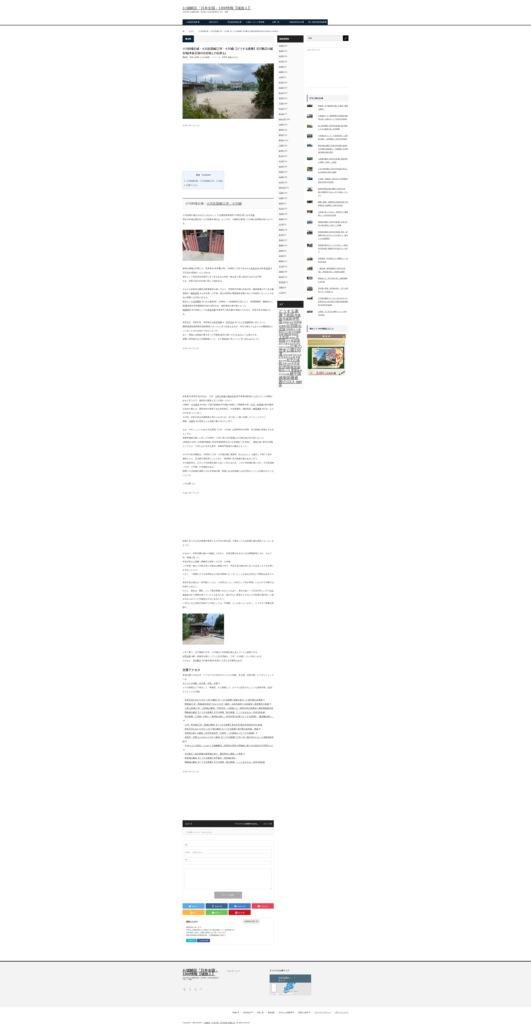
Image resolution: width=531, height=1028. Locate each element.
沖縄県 (281, 287)
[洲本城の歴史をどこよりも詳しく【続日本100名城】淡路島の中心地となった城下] (311, 246)
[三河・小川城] (203, 644)
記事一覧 (275, 22)
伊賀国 (286, 322)
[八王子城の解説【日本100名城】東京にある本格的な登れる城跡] (311, 169)
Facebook (202, 940)
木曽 (298, 357)
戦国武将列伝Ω (296, 22)
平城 (191, 57)
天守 (288, 341)
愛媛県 (281, 245)
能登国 (295, 367)
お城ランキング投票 (254, 22)
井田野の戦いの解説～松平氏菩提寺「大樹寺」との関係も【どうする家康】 (220, 733)
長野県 (281, 130)
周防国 (287, 334)
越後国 (284, 378)
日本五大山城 (288, 357)
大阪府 (281, 193)
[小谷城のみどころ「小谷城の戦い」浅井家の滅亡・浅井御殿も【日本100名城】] (311, 136)
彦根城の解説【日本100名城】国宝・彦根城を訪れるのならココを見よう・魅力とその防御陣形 (333, 235)
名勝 (281, 334)
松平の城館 (289, 361)
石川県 (281, 161)
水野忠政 (187, 656)
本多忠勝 (211, 310)
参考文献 (271, 1012)
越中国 (295, 373)
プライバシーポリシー (322, 1012)
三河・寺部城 (257, 404)
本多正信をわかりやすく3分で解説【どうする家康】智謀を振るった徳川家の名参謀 (223, 700)
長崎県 (281, 261)
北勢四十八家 (293, 329)
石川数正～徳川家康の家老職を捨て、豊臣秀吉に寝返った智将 (214, 754)
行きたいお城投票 (285, 1012)
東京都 (281, 114)
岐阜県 (281, 151)
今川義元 (195, 404)
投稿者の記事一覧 (251, 921)
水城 (289, 364)
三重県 (281, 146)
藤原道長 (195, 293)
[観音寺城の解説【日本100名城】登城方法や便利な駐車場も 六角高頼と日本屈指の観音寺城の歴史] (311, 146)
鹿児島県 (282, 282)
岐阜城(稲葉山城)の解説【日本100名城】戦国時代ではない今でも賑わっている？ (333, 192)
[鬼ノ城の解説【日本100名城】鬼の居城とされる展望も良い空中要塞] (311, 126)
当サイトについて (341, 1012)
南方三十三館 (285, 332)
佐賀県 (281, 256)
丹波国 (287, 318)
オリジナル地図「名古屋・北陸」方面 (200, 683)
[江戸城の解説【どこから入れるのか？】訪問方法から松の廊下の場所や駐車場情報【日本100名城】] (311, 299)
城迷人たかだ (233, 57)
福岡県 (281, 251)
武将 (284, 363)
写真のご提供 (303, 1012)
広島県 (281, 214)
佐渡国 (282, 326)
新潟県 (281, 83)
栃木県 (281, 93)
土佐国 (284, 337)
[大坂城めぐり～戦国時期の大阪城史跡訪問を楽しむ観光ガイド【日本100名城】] (311, 116)
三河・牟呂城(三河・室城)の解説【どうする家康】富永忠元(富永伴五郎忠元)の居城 (223, 725)
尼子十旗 (283, 343)
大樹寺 (192, 421)
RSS (201, 989)
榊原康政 (257, 409)
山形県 (281, 77)
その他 (281, 293)
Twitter (190, 940)
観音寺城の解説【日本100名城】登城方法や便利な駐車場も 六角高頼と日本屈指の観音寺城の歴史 (333, 149)
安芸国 (295, 340)
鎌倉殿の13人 (288, 379)
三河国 (196, 57)
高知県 (281, 240)
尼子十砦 (291, 344)
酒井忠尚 (231, 396)
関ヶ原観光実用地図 (316, 22)
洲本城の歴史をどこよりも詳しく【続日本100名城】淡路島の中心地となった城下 (333, 248)
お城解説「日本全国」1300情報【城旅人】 (217, 8)
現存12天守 (213, 22)
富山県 (281, 156)
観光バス (285, 370)
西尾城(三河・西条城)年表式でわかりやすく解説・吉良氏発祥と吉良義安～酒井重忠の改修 (227, 704)
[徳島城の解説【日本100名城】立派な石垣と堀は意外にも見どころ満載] (311, 222)
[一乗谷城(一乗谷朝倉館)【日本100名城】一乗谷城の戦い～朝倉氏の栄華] (311, 269)
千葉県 (281, 104)
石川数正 (197, 660)
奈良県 (281, 182)
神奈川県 (282, 119)
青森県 (281, 51)
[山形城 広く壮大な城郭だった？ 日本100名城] (311, 312)
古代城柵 (296, 332)
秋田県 (281, 56)
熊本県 (281, 277)
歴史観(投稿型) (233, 22)
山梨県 (281, 125)
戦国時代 (187, 310)
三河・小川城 (232, 203)
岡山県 (281, 209)
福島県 (281, 72)
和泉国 (295, 334)
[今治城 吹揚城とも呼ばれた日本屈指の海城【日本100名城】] (311, 179)
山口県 (281, 224)
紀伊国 (284, 367)
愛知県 (185, 57)
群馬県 (281, 98)
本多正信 (255, 268)
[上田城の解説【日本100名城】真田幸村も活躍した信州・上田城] (311, 159)
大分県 (281, 266)
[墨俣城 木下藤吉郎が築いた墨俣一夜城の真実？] (311, 106)
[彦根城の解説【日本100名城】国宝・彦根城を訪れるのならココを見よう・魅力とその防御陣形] (311, 233)
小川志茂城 (214, 203)
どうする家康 (204, 57)
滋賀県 (281, 172)
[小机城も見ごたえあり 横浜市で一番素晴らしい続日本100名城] (311, 212)
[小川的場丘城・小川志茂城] (203, 260)
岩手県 (281, 62)
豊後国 (295, 370)
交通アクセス (191, 185)
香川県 (281, 235)
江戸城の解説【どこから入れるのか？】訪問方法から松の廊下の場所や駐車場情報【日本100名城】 (333, 301)
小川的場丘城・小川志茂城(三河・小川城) (203, 181)
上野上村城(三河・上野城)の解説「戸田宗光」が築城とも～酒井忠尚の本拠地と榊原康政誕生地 (229, 708)
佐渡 (268, 268)
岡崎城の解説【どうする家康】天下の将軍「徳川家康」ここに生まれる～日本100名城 (225, 712)
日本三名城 (287, 355)
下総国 (288, 315)
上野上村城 (220, 396)
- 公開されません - (194, 852)
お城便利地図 (192, 22)
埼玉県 (281, 109)
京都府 (281, 177)
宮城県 (281, 67)
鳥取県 (281, 203)
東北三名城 (282, 360)
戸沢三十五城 (284, 347)
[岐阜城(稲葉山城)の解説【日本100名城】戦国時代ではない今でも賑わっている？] (311, 189)
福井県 (281, 167)
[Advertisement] (228, 145)
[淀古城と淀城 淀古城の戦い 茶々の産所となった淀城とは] (311, 289)
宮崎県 (281, 272)
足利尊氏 (197, 301)
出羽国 (292, 325)
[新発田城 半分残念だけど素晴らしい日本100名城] (311, 259)
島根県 (281, 219)
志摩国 (298, 344)
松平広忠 (230, 322)
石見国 (295, 363)
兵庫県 (281, 198)
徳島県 (281, 230)
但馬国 (298, 322)
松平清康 (218, 322)
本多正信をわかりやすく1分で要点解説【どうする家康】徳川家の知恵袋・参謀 (221, 729)
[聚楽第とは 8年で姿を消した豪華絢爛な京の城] (311, 279)
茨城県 (281, 88)
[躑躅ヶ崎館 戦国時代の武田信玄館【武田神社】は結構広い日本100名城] (311, 202)
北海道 (281, 46)
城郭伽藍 (292, 338)
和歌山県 (282, 188)
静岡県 (281, 135)
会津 (291, 322)
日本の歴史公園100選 (290, 350)
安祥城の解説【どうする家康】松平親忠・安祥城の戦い (210, 758)
